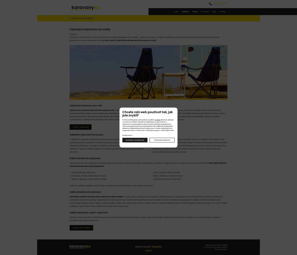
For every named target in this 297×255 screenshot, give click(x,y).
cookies (157, 120)
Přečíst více (126, 135)
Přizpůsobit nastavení (162, 140)
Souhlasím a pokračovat (135, 140)
